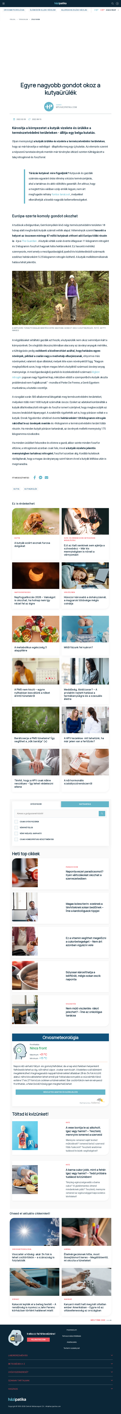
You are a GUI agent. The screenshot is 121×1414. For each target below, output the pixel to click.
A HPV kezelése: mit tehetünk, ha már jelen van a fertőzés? (84, 740)
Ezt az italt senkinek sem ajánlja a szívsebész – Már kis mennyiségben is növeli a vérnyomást (84, 550)
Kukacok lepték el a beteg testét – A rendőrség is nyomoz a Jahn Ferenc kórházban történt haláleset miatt (34, 1307)
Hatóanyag (85, 804)
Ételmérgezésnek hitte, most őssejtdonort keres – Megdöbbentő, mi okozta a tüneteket (86, 1257)
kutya (16, 489)
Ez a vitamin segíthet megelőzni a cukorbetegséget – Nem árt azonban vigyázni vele (86, 941)
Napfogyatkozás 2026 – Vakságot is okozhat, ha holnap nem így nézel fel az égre (34, 600)
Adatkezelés (72, 1342)
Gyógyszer (36, 804)
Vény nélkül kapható (31, 833)
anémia (67, 1249)
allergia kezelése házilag (74, 10)
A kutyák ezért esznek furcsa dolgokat (32, 544)
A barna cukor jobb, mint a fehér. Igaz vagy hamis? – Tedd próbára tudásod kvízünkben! (86, 1173)
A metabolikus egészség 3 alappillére (30, 649)
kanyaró (68, 1299)
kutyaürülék (30, 489)
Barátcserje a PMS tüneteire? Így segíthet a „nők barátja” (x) (34, 740)
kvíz (68, 1123)
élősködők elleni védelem (43, 10)
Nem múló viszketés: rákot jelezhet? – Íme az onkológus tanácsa (84, 1012)
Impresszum (72, 1330)
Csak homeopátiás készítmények (37, 839)
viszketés (71, 1004)
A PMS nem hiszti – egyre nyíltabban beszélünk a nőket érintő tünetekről (32, 692)
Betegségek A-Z (16, 1363)
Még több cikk (98, 1320)
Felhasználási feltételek (71, 1336)
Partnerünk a (85, 1103)
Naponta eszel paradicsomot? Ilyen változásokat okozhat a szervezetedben (84, 875)
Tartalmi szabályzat (72, 1348)
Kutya (17, 538)
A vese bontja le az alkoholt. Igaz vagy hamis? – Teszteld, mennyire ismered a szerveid (84, 1131)
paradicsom (72, 867)
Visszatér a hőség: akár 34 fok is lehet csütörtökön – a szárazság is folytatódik (33, 1257)
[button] (60, 1355)
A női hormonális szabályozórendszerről (78, 782)
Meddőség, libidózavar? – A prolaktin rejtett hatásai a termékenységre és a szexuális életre (83, 694)
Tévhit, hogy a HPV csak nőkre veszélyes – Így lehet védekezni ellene (33, 783)
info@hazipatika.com (53, 1406)
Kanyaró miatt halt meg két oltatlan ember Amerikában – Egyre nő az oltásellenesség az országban (85, 1307)
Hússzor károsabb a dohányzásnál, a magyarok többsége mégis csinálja (85, 600)
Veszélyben (69, 592)
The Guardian (29, 241)
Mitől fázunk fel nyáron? (78, 647)
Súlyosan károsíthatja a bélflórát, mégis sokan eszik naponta (83, 975)
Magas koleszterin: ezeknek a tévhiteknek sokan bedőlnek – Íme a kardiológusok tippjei (84, 907)
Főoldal (12, 19)
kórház (15, 1299)
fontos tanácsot (61, 194)
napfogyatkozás (22, 592)
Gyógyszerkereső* (18, 1372)
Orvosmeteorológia (14, 10)
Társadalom (23, 19)
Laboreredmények (18, 1355)
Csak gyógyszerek (29, 822)
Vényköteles (26, 828)
